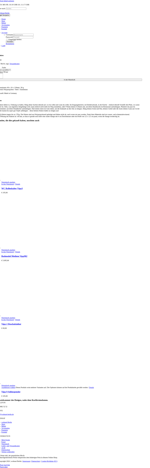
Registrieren (10, 44)
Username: (9, 35)
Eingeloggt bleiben (15, 39)
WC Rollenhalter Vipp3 (12, 188)
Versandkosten (14, 64)
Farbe (4, 68)
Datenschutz (35, 461)
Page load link (5, 465)
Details (17, 184)
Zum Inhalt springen (7, 1)
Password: (9, 37)
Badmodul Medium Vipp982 (14, 256)
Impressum (26, 461)
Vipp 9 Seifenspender (10, 392)
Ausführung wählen (8, 387)
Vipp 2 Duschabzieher (11, 324)
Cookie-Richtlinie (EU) (49, 461)
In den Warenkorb (7, 184)
